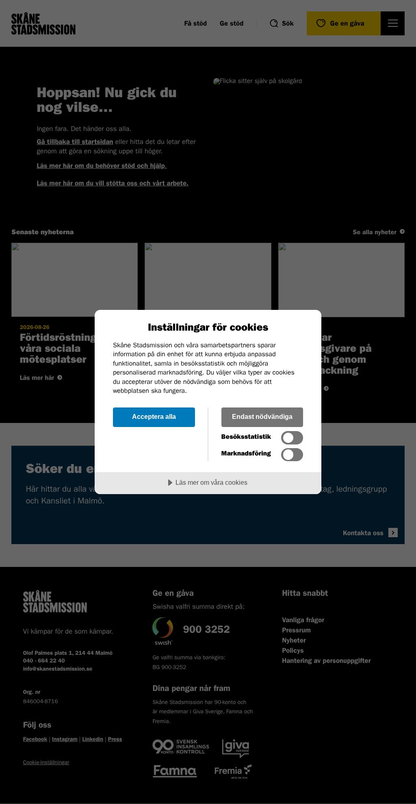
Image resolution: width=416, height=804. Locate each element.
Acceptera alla (154, 416)
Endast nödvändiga (262, 416)
